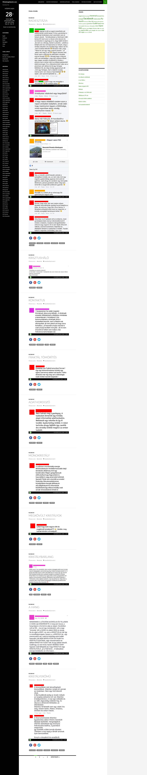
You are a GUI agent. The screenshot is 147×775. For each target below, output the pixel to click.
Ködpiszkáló (5, 58)
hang (45, 663)
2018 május (5, 132)
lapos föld (55, 243)
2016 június (5, 179)
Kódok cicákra (82, 101)
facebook (32, 243)
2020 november (6, 98)
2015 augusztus (6, 199)
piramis (32, 245)
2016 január (5, 189)
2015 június (5, 203)
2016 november (6, 169)
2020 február (5, 114)
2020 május (5, 108)
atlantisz (32, 750)
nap (98, 28)
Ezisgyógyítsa (5, 54)
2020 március (6, 112)
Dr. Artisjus (81, 74)
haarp (99, 23)
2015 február (5, 212)
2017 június (5, 155)
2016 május (5, 181)
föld (92, 21)
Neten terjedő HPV (84, 86)
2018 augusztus (6, 126)
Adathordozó (39, 402)
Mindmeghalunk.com (10, 2)
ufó (80, 32)
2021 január (5, 96)
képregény (92, 26)
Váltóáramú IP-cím (83, 95)
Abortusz (81, 83)
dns (31, 594)
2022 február (5, 79)
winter (40, 24)
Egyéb (4, 35)
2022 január (5, 81)
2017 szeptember (6, 149)
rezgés (94, 30)
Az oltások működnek (84, 77)
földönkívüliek (97, 21)
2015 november (6, 193)
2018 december (6, 120)
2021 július (5, 91)
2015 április (5, 208)
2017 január (5, 165)
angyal (80, 16)
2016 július (5, 177)
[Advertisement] (92, 53)
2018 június (5, 130)
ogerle (83, 30)
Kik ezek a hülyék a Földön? (9, 56)
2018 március (6, 136)
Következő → (55, 757)
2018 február (5, 138)
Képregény (5, 42)
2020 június (5, 106)
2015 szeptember (6, 197)
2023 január (5, 73)
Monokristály (39, 455)
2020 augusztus (6, 102)
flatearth (40, 243)
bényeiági (87, 16)
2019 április (5, 118)
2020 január (5, 116)
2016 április (5, 183)
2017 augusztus (6, 151)
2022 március (6, 77)
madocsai (84, 28)
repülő (90, 30)
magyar (91, 28)
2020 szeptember (6, 100)
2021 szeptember (6, 87)
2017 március (6, 161)
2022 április (5, 75)
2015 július (5, 201)
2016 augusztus (6, 175)
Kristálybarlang (41, 557)
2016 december (6, 167)
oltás (86, 30)
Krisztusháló (39, 258)
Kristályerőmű (40, 676)
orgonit (62, 243)
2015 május (5, 206)
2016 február (5, 187)
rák (49, 594)
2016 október (6, 171)
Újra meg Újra (6, 60)
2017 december (6, 142)
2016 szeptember (6, 173)
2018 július (5, 128)
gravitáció (54, 750)
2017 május (5, 157)
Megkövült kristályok (45, 515)
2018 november (6, 122)
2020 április (5, 110)
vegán (83, 32)
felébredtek (97, 19)
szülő (102, 30)
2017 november (6, 144)
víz (87, 32)
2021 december (6, 83)
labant (97, 26)
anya (83, 16)
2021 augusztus (6, 89)
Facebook (31, 17)
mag (87, 28)
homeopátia (81, 26)
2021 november (6, 85)
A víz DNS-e (82, 80)
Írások (4, 40)
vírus (86, 32)
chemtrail (93, 16)
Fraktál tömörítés (43, 357)
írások (90, 32)
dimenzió (39, 750)
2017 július (5, 153)
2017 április (5, 159)
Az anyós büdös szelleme (85, 98)
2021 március (6, 94)
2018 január (5, 140)
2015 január (5, 214)
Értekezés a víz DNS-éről (85, 92)
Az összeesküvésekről (84, 104)
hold (102, 23)
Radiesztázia (38, 20)
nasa (100, 28)
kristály (47, 243)
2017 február (5, 163)
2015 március (6, 210)
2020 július (5, 104)
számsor (99, 30)
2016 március (6, 185)
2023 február (5, 71)
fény (90, 21)
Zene (4, 46)
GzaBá (95, 23)
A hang (34, 607)
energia (32, 502)
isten (86, 26)
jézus (47, 344)
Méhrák (81, 89)
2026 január (5, 69)
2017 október (6, 146)
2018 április (5, 134)
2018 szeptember (6, 124)
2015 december (6, 191)
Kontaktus (37, 300)
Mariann (95, 28)
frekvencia (40, 344)
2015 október (6, 195)
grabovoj (85, 23)
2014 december (6, 216)
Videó (4, 44)
